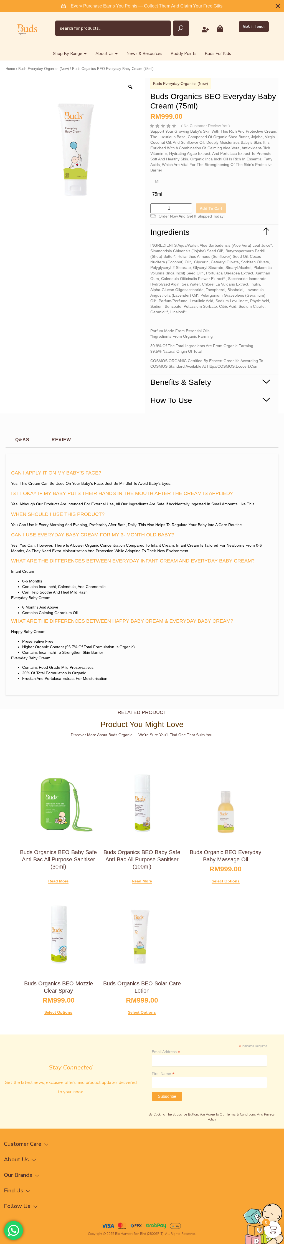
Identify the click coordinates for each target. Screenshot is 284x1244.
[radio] (157, 194)
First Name (163, 1073)
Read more (58, 881)
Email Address (166, 1051)
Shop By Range (67, 53)
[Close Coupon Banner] (278, 6)
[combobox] (113, 28)
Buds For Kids (218, 53)
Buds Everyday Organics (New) (43, 69)
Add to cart (211, 208)
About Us (104, 53)
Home (10, 69)
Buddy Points (183, 53)
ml (157, 181)
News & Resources (144, 53)
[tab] (22, 440)
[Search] (181, 28)
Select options (226, 881)
